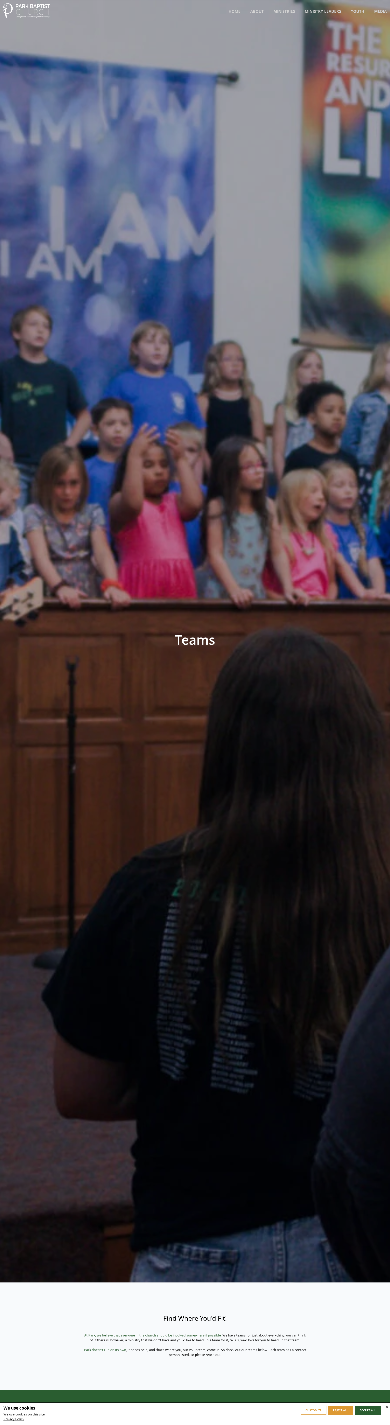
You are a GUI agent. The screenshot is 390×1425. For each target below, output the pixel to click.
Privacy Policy (13, 1419)
